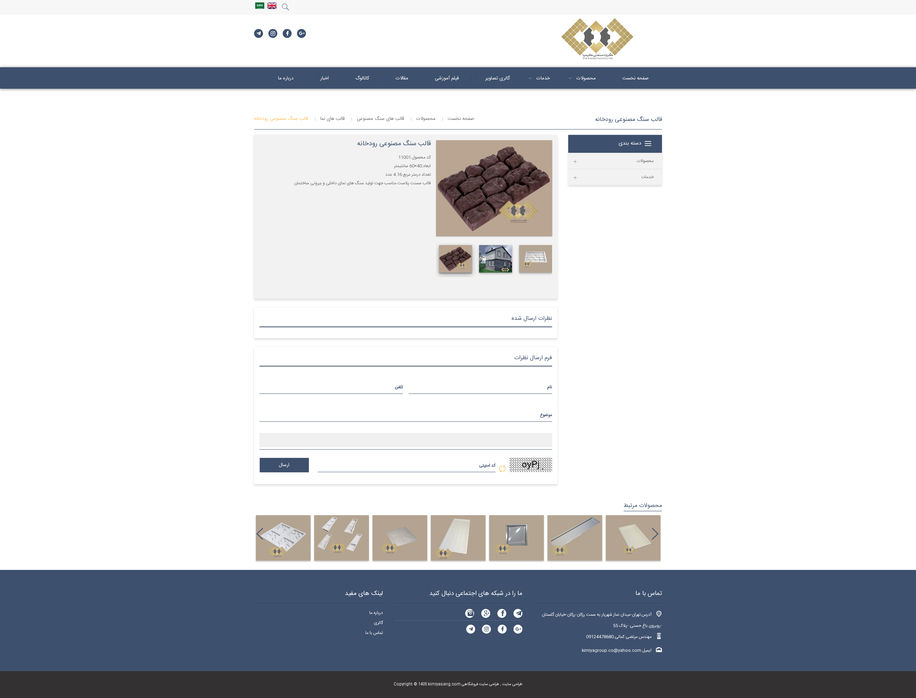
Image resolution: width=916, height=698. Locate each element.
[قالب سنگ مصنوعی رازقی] (283, 538)
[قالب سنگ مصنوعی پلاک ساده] (574, 538)
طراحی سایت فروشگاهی (480, 684)
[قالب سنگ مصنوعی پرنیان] (516, 538)
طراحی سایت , (510, 684)
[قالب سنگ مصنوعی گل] (399, 538)
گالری (378, 622)
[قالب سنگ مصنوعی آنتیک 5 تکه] (341, 538)
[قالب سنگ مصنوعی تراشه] (633, 538)
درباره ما (376, 612)
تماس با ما (374, 632)
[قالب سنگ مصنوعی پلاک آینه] (458, 538)
